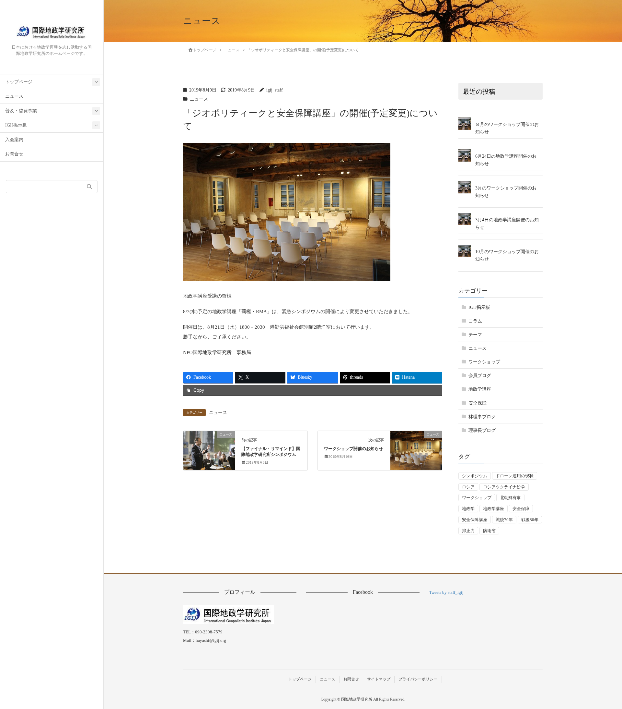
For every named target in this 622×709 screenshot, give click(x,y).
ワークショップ (484, 362)
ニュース (14, 96)
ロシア (468, 486)
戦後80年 (529, 519)
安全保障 (477, 403)
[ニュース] (209, 447)
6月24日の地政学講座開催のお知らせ (505, 160)
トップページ (18, 81)
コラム (475, 321)
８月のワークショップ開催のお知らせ (507, 128)
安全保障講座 (474, 519)
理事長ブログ (482, 430)
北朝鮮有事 (510, 497)
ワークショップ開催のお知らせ (353, 448)
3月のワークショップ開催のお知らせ (505, 192)
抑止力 (468, 530)
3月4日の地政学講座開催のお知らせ (507, 223)
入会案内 (14, 139)
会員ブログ (479, 375)
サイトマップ (378, 679)
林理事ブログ (482, 416)
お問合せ (14, 154)
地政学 (468, 508)
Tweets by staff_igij (446, 592)
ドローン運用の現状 (515, 475)
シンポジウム (474, 475)
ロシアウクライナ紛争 (504, 486)
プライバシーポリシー (417, 679)
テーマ (475, 334)
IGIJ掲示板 (16, 125)
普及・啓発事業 (21, 110)
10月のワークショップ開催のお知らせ (507, 255)
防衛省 (489, 530)
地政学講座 (479, 389)
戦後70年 (504, 519)
